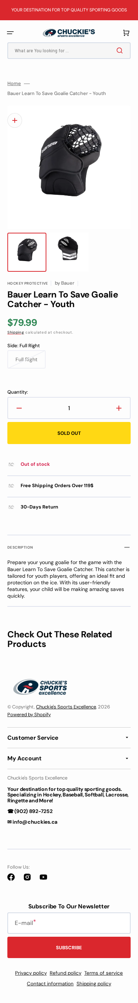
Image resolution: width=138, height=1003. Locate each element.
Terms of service (103, 973)
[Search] (121, 50)
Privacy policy (31, 973)
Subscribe (69, 947)
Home (14, 84)
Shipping (15, 332)
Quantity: (17, 392)
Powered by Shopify (29, 714)
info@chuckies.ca (35, 822)
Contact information (50, 984)
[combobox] (69, 50)
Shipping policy (94, 984)
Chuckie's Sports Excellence (66, 707)
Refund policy (65, 973)
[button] (10, 33)
